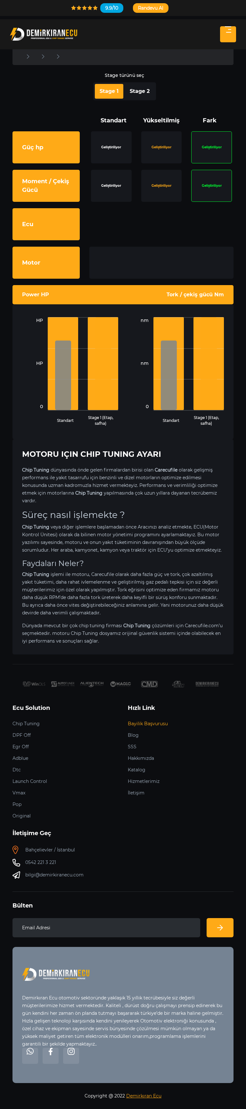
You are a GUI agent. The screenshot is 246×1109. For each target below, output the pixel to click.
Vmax (18, 793)
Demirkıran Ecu (143, 1096)
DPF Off (21, 735)
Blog (133, 735)
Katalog (136, 770)
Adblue (20, 758)
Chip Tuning (26, 724)
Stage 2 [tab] (140, 91)
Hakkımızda (141, 758)
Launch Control (29, 781)
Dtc (16, 770)
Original (21, 816)
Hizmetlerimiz (144, 781)
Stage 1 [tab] (109, 91)
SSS (132, 747)
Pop (16, 804)
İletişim (136, 793)
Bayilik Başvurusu (148, 724)
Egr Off (20, 747)
